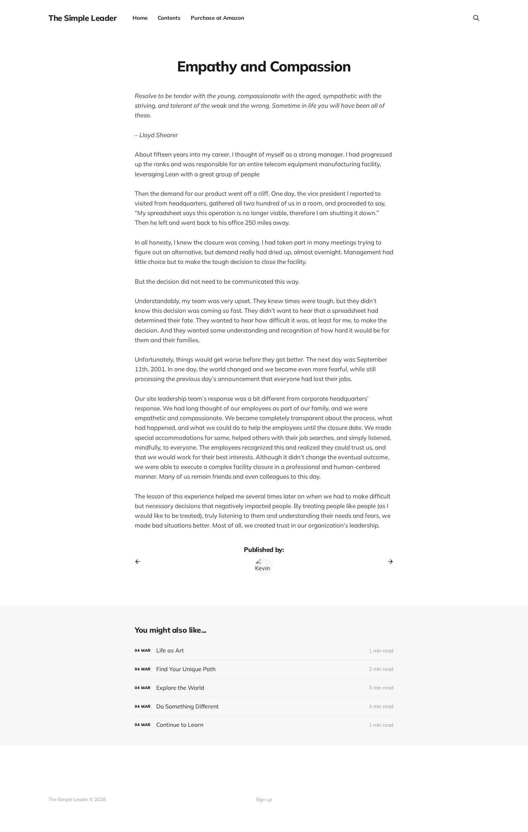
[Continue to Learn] (264, 725)
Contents (169, 17)
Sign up (264, 799)
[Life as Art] (264, 650)
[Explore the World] (264, 688)
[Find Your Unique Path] (264, 669)
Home (140, 17)
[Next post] (388, 561)
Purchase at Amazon (217, 17)
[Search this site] (476, 18)
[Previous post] (140, 561)
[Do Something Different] (264, 706)
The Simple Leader (82, 18)
